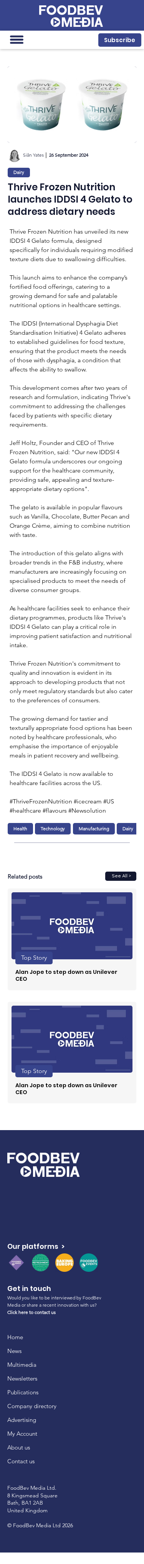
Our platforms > (36, 1246)
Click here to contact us (31, 1312)
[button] (119, 40)
